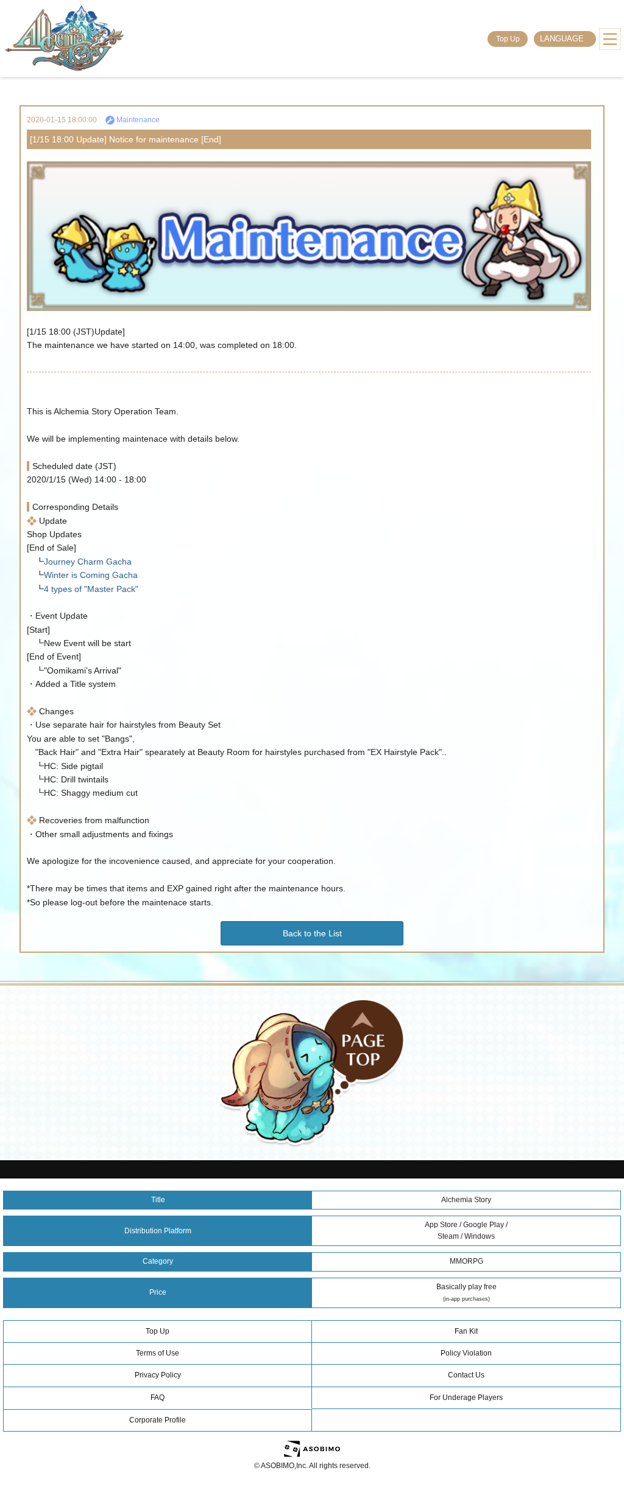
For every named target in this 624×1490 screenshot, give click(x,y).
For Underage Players (466, 1397)
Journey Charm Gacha (88, 561)
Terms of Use (157, 1353)
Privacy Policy (158, 1375)
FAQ (158, 1397)
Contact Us (466, 1375)
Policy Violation (466, 1353)
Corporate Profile (157, 1420)
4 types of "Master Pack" (91, 589)
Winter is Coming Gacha (91, 575)
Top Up (508, 39)
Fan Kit (466, 1331)
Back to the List (312, 933)
